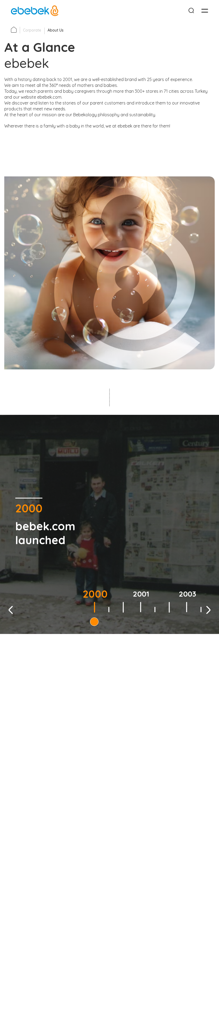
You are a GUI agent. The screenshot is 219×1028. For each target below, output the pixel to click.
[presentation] (11, 611)
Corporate (32, 30)
